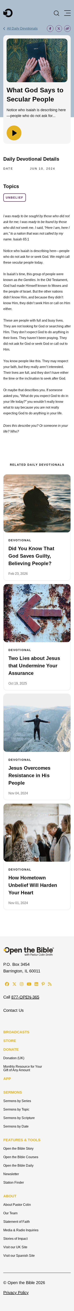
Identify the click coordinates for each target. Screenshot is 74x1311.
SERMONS (12, 1092)
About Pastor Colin (17, 1204)
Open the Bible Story (18, 1148)
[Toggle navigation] (67, 13)
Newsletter (11, 1174)
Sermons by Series (17, 1101)
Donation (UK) (13, 1058)
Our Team (10, 1213)
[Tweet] (59, 28)
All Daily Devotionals (22, 28)
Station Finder (13, 1182)
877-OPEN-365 (25, 997)
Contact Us (13, 1010)
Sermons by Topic (16, 1109)
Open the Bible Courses (20, 1157)
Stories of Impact (15, 1238)
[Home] (8, 13)
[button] (56, 13)
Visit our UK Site (15, 1247)
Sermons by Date (16, 1126)
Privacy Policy (16, 1292)
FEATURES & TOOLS (21, 1140)
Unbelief (14, 197)
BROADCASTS (16, 1032)
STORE (9, 1041)
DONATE (11, 1049)
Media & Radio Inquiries (20, 1230)
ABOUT (9, 1196)
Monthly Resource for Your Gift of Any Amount (22, 1068)
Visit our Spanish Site (19, 1255)
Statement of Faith (16, 1221)
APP (7, 1079)
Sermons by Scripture (19, 1118)
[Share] (50, 28)
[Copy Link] (67, 28)
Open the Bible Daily (18, 1165)
